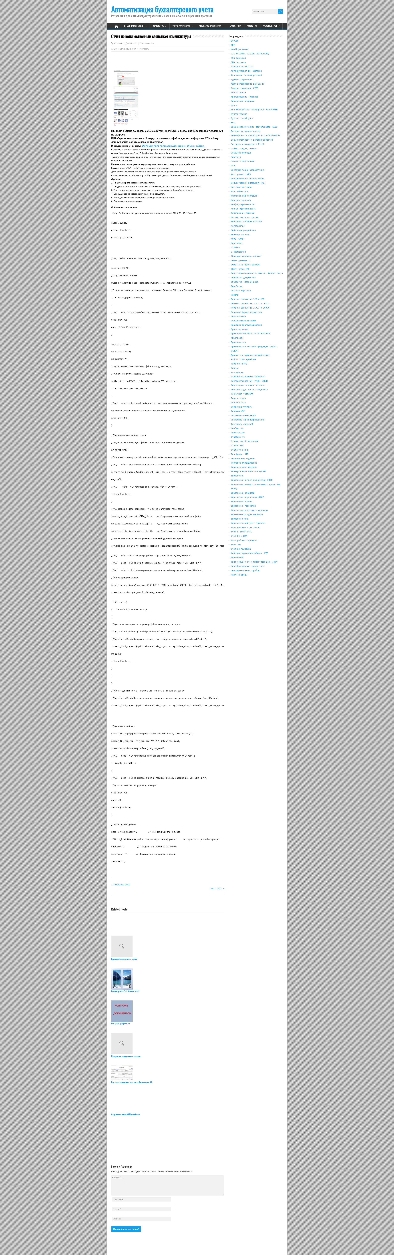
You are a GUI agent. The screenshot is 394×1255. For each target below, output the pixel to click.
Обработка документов (210, 26)
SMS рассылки (238, 62)
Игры (233, 165)
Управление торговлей (243, 506)
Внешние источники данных (246, 131)
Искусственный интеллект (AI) (248, 183)
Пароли (234, 295)
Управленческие (239, 519)
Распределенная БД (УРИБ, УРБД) (249, 381)
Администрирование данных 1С (247, 84)
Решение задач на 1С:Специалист (249, 389)
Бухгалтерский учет (242, 118)
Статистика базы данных (244, 441)
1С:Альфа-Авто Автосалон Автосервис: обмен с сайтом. (173, 146)
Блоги (234, 105)
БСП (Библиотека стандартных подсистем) (254, 109)
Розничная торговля (242, 394)
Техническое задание (242, 458)
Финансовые (237, 557)
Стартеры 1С (238, 437)
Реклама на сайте (271, 26)
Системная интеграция (243, 415)
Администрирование (134, 26)
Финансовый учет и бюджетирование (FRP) (254, 562)
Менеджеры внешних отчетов (246, 221)
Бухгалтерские (239, 114)
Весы (233, 122)
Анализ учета (238, 92)
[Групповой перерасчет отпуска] (167, 946)
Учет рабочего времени (244, 540)
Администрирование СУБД (244, 88)
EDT (233, 45)
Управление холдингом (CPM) (247, 514)
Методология (238, 226)
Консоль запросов (241, 200)
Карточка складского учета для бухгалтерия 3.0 (122, 1082)
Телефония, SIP (239, 454)
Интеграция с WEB (241, 174)
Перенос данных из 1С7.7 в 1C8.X (250, 308)
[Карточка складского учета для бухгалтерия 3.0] (167, 1072)
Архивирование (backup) (244, 97)
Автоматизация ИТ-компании (246, 71)
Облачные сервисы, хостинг (246, 256)
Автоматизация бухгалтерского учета (162, 9)
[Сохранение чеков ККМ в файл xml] (167, 1102)
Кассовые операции (241, 187)
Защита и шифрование (242, 161)
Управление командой (242, 493)
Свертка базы (238, 402)
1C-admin (118, 44)
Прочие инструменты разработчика (250, 355)
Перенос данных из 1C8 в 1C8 (247, 299)
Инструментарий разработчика (247, 170)
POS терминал (238, 58)
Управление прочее (241, 501)
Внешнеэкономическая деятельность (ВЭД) (254, 127)
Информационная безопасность (247, 178)
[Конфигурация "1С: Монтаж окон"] (167, 979)
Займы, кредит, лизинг (244, 148)
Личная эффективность (243, 208)
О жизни (235, 247)
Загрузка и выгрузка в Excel (247, 144)
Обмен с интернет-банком (245, 264)
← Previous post (120, 884)
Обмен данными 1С (241, 260)
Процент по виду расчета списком (122, 1056)
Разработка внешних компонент (248, 376)
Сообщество (237, 428)
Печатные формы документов (246, 312)
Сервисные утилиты (241, 407)
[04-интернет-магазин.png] (126, 125)
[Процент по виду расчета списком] (167, 1043)
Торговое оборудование (244, 463)
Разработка (158, 26)
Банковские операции (242, 101)
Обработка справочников (244, 282)
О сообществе (238, 252)
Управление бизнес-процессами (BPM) (252, 480)
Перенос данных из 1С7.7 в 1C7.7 (250, 303)
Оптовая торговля (122, 49)
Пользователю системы (243, 320)
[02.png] (126, 93)
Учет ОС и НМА (239, 536)
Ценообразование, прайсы (245, 570)
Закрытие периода (241, 152)
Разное (234, 368)
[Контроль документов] (167, 1011)
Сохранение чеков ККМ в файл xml (122, 1114)
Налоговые (236, 243)
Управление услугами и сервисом (249, 510)
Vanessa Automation (242, 66)
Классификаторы (239, 191)
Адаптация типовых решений (246, 75)
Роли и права (238, 398)
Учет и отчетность (181, 26)
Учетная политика (241, 549)
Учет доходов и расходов (245, 527)
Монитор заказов (240, 234)
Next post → (217, 888)
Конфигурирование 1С (242, 204)
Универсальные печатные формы (248, 471)
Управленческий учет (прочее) (248, 523)
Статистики (237, 445)
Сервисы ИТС (238, 411)
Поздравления (238, 316)
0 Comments (148, 43)
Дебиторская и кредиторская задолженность (255, 135)
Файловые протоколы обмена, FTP (249, 553)
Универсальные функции (244, 467)
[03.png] (126, 107)
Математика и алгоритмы (244, 217)
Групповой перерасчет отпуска (122, 959)
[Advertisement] (256, 609)
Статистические (239, 450)
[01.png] (126, 84)
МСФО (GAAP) (238, 239)
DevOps (234, 41)
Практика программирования (246, 325)
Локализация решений (242, 213)
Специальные (238, 432)
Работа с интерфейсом (243, 359)
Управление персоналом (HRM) (247, 497)
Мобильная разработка (243, 230)
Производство (238, 342)
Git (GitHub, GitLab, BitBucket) (250, 53)
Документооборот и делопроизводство (252, 140)
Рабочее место (239, 364)
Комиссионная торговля (244, 196)
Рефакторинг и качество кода (247, 385)
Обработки (252, 26)
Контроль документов (120, 1023)
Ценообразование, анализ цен (247, 566)
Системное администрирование (247, 419)
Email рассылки (239, 49)
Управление (235, 26)
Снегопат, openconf (242, 424)
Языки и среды (239, 575)
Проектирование (239, 329)
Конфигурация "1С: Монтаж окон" (122, 991)
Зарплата (236, 157)
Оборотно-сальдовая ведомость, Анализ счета (257, 273)
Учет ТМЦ (236, 544)
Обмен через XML (240, 269)
